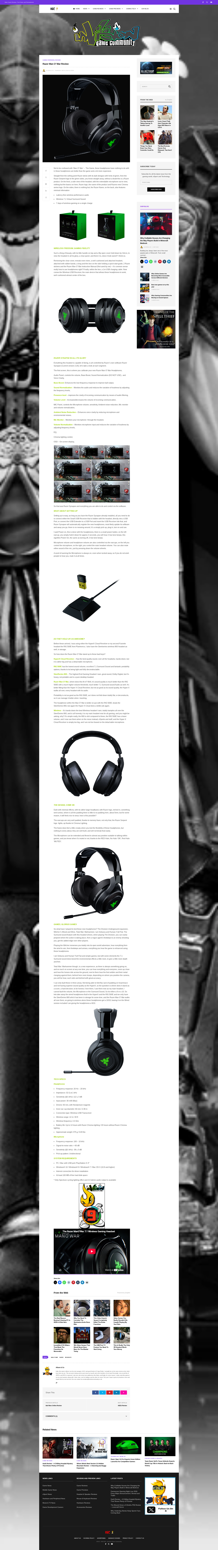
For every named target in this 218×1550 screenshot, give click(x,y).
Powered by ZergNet (123, 1293)
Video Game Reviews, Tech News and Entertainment (19, 2)
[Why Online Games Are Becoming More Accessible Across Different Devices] (144, 277)
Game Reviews (98, 9)
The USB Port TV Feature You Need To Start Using (101, 1347)
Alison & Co (50, 70)
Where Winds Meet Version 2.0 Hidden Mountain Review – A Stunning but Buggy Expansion (91, 1466)
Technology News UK (118, 1456)
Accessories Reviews (84, 1507)
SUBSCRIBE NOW (156, 189)
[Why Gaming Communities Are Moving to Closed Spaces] (144, 299)
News (85, 9)
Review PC (68, 1357)
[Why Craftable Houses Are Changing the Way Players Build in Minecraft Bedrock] (156, 224)
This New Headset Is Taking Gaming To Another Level (147, 123)
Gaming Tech (131, 9)
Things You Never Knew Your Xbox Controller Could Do (147, 148)
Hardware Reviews (83, 1503)
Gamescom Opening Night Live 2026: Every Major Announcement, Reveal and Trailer (125, 1493)
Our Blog (145, 9)
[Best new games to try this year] (144, 288)
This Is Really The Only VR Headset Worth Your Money (122, 1347)
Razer (61, 1357)
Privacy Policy (128, 1538)
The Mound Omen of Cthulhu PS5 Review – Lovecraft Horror (126, 1506)
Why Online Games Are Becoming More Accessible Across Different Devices (160, 276)
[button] (73, 225)
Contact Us (140, 1538)
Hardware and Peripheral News (54, 1498)
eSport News (47, 1494)
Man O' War (54, 1357)
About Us (77, 1538)
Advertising (101, 1538)
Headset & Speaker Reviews (87, 1494)
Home (78, 9)
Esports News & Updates (153, 1458)
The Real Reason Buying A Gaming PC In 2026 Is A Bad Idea (62, 1320)
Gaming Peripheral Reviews (52, 60)
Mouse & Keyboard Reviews (87, 1498)
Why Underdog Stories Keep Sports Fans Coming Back (125, 1512)
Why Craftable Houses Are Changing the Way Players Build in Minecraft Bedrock (155, 240)
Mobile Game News (50, 1490)
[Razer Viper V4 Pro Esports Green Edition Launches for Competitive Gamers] (126, 1445)
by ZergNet (168, 100)
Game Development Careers (53, 1507)
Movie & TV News (49, 1503)
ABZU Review (122, 1405)
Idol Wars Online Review (54, 1405)
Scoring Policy (88, 1538)
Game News (47, 1485)
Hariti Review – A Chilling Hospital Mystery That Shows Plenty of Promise (126, 1500)
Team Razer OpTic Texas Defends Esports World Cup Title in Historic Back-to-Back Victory (160, 1463)
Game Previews (115, 9)
